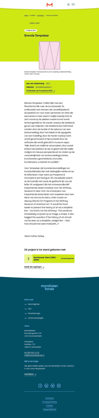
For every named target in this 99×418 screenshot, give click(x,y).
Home (26, 15)
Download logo (33, 313)
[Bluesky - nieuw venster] (52, 386)
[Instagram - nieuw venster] (59, 386)
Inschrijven (29, 374)
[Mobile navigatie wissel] (73, 4)
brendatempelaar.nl (44, 87)
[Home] (49, 5)
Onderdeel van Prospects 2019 (39, 91)
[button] (68, 4)
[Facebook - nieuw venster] (40, 386)
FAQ (29, 309)
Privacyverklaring (49, 402)
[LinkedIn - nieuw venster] (46, 386)
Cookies (49, 406)
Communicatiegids (35, 318)
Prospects (40, 15)
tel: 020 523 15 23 (31, 352)
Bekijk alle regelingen (33, 267)
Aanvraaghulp (33, 304)
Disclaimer (49, 398)
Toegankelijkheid (49, 409)
